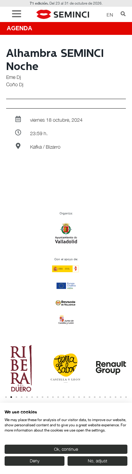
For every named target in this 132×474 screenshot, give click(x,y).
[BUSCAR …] (123, 14)
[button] (18, 14)
